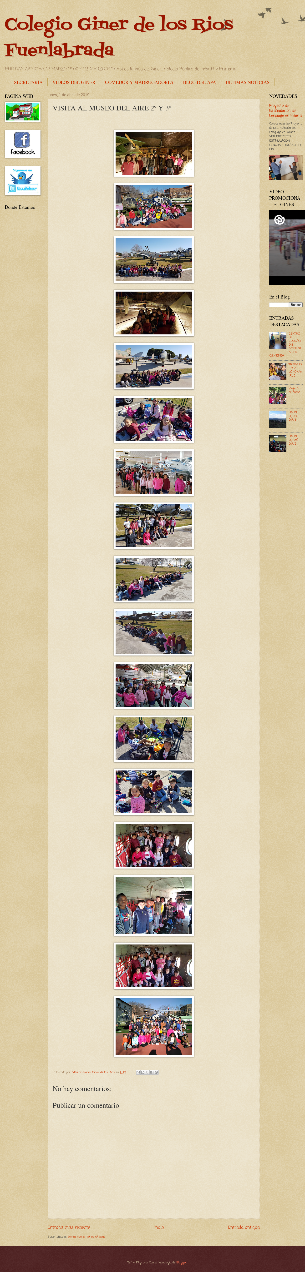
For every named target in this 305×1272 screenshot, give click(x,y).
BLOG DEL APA (199, 82)
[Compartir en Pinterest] (156, 1072)
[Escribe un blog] (142, 1072)
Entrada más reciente (69, 1227)
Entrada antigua (244, 1227)
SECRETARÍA (28, 82)
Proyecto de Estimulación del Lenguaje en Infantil (286, 111)
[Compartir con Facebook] (151, 1072)
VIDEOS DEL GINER (73, 82)
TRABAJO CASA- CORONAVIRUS (295, 370)
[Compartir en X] (147, 1072)
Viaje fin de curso (294, 390)
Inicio (159, 1227)
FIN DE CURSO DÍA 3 (293, 440)
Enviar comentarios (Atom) (86, 1237)
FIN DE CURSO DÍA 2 (293, 416)
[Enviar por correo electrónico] (138, 1072)
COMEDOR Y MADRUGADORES (139, 82)
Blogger (181, 1262)
